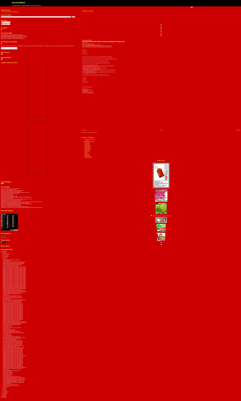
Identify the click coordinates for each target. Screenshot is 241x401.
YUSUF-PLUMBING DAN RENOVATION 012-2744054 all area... (14, 380)
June (4, 387)
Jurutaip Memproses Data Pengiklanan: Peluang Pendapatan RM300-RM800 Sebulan (16, 197)
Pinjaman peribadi (6, 386)
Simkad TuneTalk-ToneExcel (7, 371)
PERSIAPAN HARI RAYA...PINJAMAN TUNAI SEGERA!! (12, 289)
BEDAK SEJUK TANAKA (7, 383)
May (4, 388)
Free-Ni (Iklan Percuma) (89, 139)
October (4, 255)
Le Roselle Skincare (6, 369)
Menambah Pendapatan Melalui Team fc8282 (9, 196)
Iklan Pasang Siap (88, 156)
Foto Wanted (87, 142)
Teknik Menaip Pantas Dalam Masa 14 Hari (9, 189)
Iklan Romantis (88, 148)
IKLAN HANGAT (18, 3)
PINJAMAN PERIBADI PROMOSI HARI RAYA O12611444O (13, 292)
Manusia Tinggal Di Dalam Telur (6, 37)
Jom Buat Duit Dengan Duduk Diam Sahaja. (10, 384)
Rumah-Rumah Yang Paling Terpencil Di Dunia (9, 36)
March (4, 390)
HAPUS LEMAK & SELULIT (7, 373)
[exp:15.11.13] (1, 183)
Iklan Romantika (88, 146)
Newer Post (84, 129)
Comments (4, 24)
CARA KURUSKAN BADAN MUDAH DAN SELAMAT (12, 338)
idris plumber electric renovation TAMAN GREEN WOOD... (12, 300)
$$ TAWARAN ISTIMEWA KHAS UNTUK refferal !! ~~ (12, 346)
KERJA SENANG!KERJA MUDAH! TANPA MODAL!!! (11, 259)
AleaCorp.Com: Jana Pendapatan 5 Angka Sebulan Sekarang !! (12, 190)
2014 (3, 251)
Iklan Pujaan (87, 154)
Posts (3, 22)
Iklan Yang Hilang (88, 157)
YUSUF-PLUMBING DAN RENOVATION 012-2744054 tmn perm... (14, 378)
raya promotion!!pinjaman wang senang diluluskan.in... (12, 336)
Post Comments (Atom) (92, 132)
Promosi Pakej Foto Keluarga (8, 335)
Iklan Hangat (87, 151)
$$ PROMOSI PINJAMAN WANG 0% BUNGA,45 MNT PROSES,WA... (14, 288)
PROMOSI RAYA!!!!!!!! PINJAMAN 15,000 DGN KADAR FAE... (13, 303)
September (5, 256)
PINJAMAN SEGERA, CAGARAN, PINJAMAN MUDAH (12, 264)
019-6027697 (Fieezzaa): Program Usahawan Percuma (11, 200)
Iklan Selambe (87, 145)
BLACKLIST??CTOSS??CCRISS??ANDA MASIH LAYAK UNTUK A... (14, 261)
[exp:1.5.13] (1, 59)
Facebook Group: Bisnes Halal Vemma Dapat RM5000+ (11, 204)
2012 (3, 394)
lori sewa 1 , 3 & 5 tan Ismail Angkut (9, 329)
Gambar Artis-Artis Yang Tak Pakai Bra (8, 38)
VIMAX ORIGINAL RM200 (7, 325)
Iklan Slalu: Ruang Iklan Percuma (7, 195)
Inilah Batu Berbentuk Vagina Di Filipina (8, 35)
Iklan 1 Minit (87, 143)
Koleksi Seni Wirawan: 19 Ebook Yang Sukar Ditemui (10, 188)
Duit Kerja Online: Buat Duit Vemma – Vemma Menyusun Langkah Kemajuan (15, 206)
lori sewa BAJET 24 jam (7, 260)
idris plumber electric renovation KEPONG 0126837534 (12, 301)
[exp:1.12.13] (173, 7)
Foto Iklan (87, 140)
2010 (3, 396)
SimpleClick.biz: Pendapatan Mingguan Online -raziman (11, 205)
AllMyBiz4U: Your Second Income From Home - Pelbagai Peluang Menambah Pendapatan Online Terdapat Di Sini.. (22, 207)
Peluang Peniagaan (6, 328)
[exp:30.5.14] (161, 25)
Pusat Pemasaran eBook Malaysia (7, 194)
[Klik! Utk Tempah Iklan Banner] (174, 7)
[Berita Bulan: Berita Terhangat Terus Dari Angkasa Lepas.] (1, 29)
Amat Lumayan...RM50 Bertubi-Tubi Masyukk (10, 265)
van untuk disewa (6, 294)
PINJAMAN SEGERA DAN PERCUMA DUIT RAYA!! (11, 293)
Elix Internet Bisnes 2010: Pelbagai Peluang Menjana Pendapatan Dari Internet (15, 192)
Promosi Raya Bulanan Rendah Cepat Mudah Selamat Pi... (13, 340)
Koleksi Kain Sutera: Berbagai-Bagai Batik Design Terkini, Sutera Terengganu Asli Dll (16, 203)
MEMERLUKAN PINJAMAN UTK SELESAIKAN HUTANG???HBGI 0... (14, 266)
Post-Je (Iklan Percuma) (89, 141)
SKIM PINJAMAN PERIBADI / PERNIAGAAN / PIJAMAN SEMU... (14, 332)
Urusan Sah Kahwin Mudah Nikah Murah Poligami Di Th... (13, 296)
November (5, 254)
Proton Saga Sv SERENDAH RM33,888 (9, 339)
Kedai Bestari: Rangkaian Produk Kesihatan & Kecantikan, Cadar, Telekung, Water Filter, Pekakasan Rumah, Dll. (21, 201)
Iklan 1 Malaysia (88, 149)
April (4, 389)
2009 (3, 397)
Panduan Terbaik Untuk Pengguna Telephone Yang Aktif (12, 297)
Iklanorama (87, 150)
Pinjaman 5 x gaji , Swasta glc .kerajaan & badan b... (12, 385)
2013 (3, 252)
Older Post (238, 129)
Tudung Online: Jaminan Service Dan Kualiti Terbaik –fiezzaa (12, 199)
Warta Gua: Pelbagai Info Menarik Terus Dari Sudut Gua (11, 191)
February (4, 391)
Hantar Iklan (87, 147)
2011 (3, 395)
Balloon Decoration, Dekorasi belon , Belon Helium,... (12, 376)
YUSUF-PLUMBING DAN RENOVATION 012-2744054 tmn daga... (14, 377)
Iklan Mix (86, 152)
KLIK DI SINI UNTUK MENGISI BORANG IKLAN (10, 11)
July (4, 258)
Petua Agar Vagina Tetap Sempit (7, 34)
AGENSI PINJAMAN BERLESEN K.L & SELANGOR (11, 331)
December (5, 253)
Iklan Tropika (87, 144)
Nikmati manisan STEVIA (7, 375)
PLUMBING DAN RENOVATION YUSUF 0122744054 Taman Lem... (14, 379)
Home (161, 129)
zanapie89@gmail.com (89, 43)
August (4, 257)
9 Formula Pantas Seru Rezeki (8, 374)
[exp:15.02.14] (161, 27)
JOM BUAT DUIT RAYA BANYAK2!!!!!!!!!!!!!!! (10, 330)
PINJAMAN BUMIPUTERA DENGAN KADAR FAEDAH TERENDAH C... (15, 287)
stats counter (3, 236)
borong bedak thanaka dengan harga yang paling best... (12, 327)
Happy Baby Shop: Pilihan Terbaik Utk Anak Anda (10, 193)
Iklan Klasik (87, 155)
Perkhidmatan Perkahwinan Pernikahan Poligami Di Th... (12, 295)
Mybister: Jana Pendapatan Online (7, 198)
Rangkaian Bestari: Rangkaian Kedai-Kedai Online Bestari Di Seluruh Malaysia (15, 202)
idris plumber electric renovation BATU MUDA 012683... (12, 302)
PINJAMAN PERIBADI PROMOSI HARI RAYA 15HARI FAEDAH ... (14, 262)
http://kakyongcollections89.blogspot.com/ (94, 44)
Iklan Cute (87, 153)
